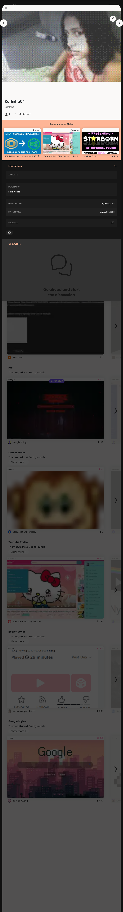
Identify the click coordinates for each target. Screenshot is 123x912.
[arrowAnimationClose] (4, 23)
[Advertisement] (12, 456)
